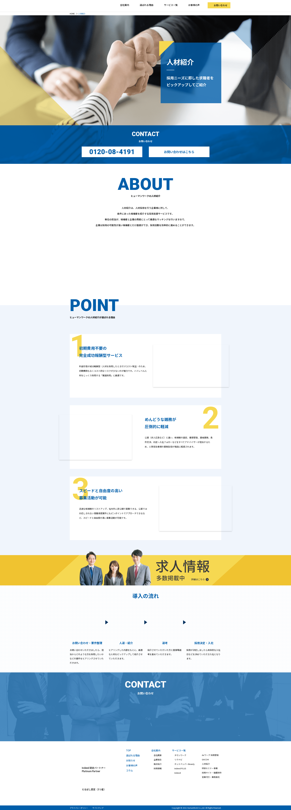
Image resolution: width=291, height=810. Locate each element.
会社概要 (158, 755)
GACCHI (205, 759)
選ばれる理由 (146, 5)
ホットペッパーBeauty (184, 764)
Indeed (177, 772)
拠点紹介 (158, 764)
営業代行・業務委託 (211, 777)
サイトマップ (97, 808)
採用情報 (158, 768)
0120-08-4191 (112, 152)
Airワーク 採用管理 (210, 755)
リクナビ (178, 759)
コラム (129, 770)
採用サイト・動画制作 (212, 772)
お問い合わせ (220, 5)
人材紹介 (206, 763)
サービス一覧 (179, 750)
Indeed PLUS (180, 768)
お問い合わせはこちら (179, 152)
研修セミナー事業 (210, 768)
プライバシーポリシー (79, 808)
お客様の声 (194, 5)
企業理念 (158, 759)
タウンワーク (180, 755)
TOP (128, 750)
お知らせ (130, 760)
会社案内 (155, 750)
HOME (72, 13)
